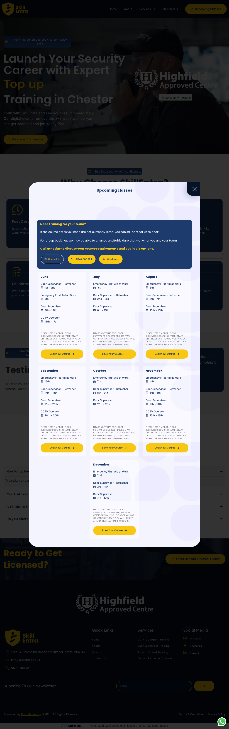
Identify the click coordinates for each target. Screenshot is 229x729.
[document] (114, 364)
